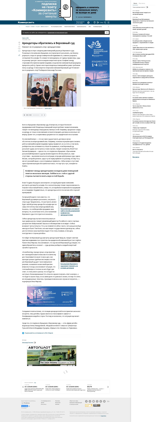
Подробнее (103, 416)
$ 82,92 (27, 26)
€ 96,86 (32, 26)
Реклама (57, 401)
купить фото (48, 108)
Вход (101, 22)
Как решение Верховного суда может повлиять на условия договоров (69, 266)
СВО (90, 26)
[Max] (104, 401)
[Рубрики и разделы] (108, 22)
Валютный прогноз (81, 26)
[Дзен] (93, 401)
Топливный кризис (97, 26)
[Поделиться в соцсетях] (19, 55)
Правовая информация (76, 402)
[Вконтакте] (90, 401)
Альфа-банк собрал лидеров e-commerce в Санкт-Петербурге (53, 389)
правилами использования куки (57, 32)
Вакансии (57, 402)
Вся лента (136, 157)
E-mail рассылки (74, 404)
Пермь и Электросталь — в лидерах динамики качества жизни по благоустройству (95, 390)
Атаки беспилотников (69, 26)
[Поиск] (105, 22)
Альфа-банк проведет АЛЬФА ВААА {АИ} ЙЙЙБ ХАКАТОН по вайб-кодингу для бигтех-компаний (34, 390)
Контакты (43, 404)
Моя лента (142, 3)
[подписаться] (35, 342)
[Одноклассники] (97, 401)
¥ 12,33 (37, 26)
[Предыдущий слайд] (23, 387)
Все (35, 382)
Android (57, 404)
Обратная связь (74, 401)
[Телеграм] (86, 401)
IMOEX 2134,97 (44, 26)
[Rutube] (101, 401)
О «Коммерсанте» (46, 401)
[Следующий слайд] (108, 387)
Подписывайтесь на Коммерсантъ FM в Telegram (39, 333)
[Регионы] (94, 22)
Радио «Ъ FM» (25, 38)
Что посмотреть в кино (56, 26)
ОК (107, 32)
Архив (42, 402)
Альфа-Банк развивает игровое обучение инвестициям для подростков (75, 389)
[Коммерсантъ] (26, 22)
